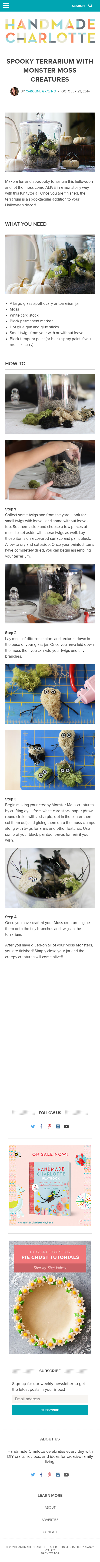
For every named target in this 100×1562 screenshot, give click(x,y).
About (50, 1508)
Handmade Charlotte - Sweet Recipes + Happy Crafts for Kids (50, 30)
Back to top (50, 1553)
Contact (50, 1532)
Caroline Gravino (41, 91)
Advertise (50, 1520)
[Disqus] (50, 1042)
